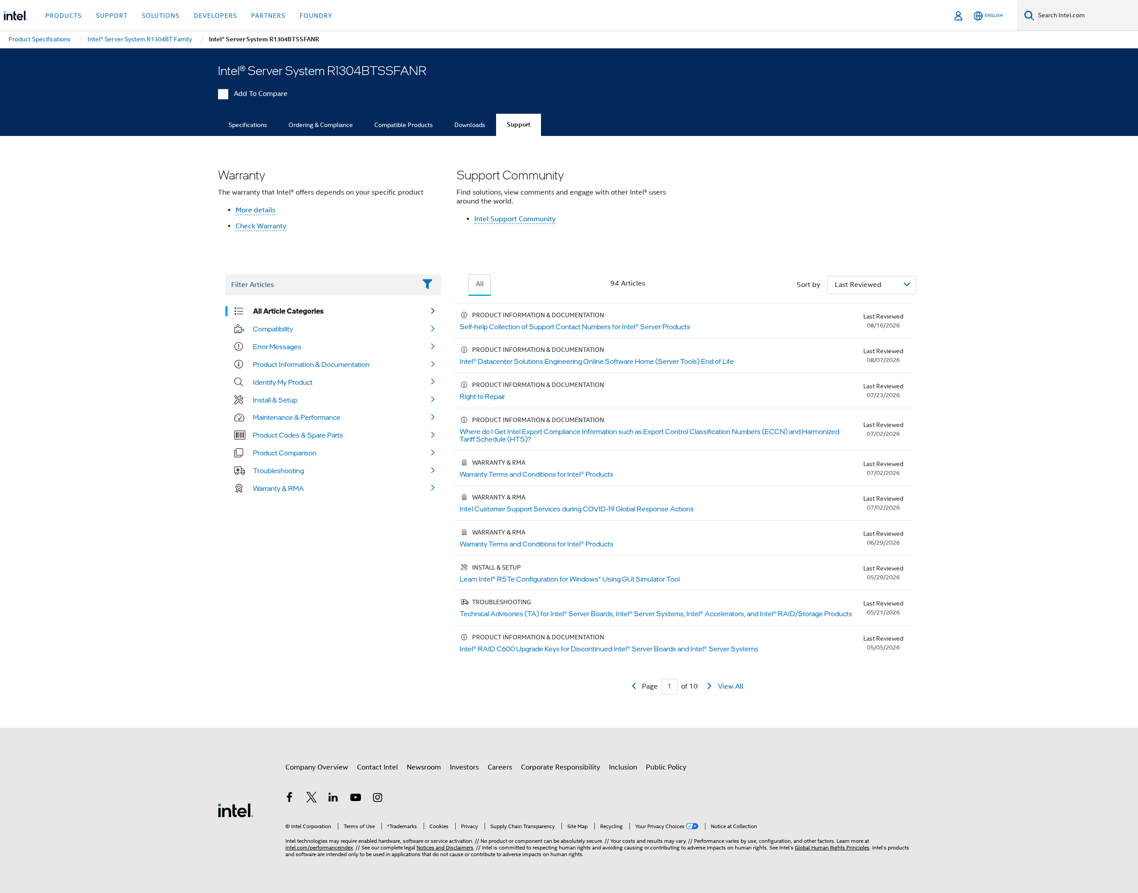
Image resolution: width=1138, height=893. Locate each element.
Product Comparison (285, 452)
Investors (464, 767)
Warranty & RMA (278, 488)
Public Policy (666, 767)
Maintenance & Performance (297, 417)
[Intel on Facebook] (289, 799)
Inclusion (623, 767)
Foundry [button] (316, 16)
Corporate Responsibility (560, 767)
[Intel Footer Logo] (235, 809)
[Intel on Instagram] (377, 799)
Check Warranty (261, 226)
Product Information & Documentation (311, 364)
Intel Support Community (515, 219)
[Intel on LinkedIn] (333, 799)
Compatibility (273, 328)
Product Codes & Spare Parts (298, 435)
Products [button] (63, 16)
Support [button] (112, 16)
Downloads (469, 125)
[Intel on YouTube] (355, 799)
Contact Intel (377, 767)
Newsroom (424, 767)
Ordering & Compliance (321, 125)
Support (518, 124)
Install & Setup (275, 399)
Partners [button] (268, 16)
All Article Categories (288, 311)
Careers (500, 767)
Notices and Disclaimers (445, 847)
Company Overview (316, 767)
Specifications (247, 125)
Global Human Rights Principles (832, 847)
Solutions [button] (161, 16)
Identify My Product (283, 382)
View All (730, 686)
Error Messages (277, 346)
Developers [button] (215, 16)
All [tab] (480, 283)
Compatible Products (403, 125)
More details (255, 210)
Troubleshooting (278, 470)
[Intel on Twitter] (311, 799)
